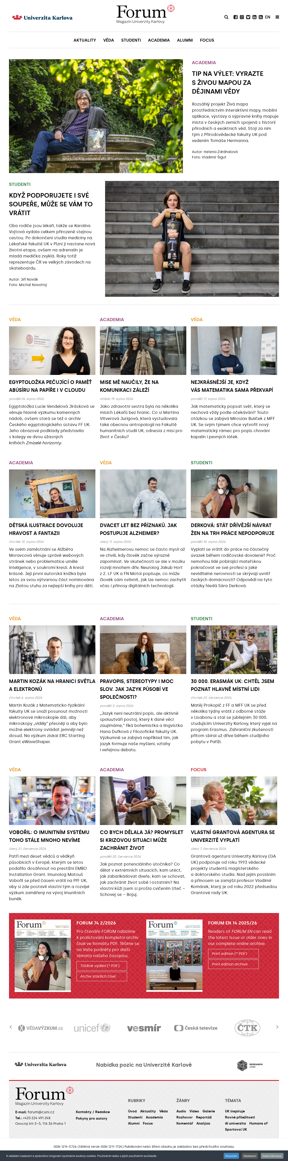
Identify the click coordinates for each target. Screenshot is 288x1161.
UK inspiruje (235, 1111)
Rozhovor (184, 1117)
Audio (181, 1111)
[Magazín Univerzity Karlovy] (145, 16)
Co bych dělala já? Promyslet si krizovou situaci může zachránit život (141, 840)
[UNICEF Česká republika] (40, 1028)
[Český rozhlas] (247, 1028)
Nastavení (250, 1156)
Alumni (134, 1123)
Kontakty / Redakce (93, 1112)
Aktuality (148, 1111)
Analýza (203, 1123)
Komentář (184, 1123)
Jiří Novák (29, 279)
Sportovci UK (236, 1129)
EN (267, 17)
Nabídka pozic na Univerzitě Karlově (144, 1065)
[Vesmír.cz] (92, 1028)
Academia (204, 62)
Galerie (208, 1111)
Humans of (258, 1123)
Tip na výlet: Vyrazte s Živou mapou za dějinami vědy (227, 82)
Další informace (272, 1156)
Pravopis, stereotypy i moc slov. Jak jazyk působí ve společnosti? (137, 689)
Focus (198, 769)
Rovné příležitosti (240, 1117)
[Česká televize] (144, 1028)
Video (194, 1111)
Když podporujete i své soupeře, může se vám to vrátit (51, 204)
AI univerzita (235, 1123)
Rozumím (231, 1156)
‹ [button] (10, 1024)
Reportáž (204, 1117)
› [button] (277, 1024)
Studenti (20, 184)
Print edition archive (230, 964)
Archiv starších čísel (98, 976)
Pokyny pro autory (91, 1118)
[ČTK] (196, 1028)
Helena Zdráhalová (221, 152)
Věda (15, 319)
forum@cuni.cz (41, 1112)
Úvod (132, 1111)
